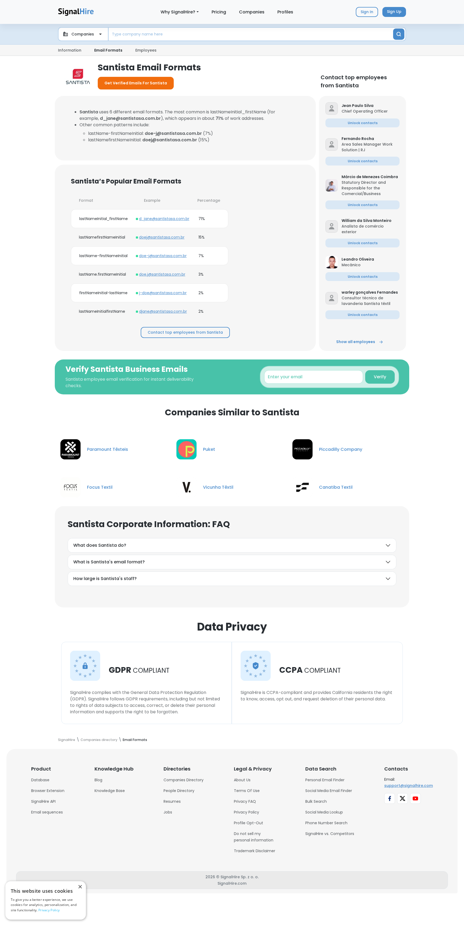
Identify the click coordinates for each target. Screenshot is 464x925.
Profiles (285, 12)
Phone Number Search (326, 823)
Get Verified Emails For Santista (135, 83)
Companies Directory (184, 780)
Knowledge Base (110, 790)
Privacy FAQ (245, 801)
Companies (251, 12)
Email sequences (47, 812)
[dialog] (45, 900)
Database (40, 780)
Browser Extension (47, 790)
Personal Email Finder (325, 780)
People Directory (179, 790)
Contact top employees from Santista (185, 332)
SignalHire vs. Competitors (329, 833)
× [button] (80, 887)
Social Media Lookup (324, 812)
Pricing (219, 12)
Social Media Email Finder (328, 790)
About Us (242, 780)
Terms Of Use (247, 790)
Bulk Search (316, 801)
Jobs (168, 812)
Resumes (172, 801)
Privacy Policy (246, 812)
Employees (146, 50)
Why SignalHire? (178, 12)
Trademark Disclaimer (254, 851)
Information (69, 50)
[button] (371, 106)
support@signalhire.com (408, 785)
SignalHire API (43, 801)
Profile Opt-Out (248, 823)
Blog (98, 780)
